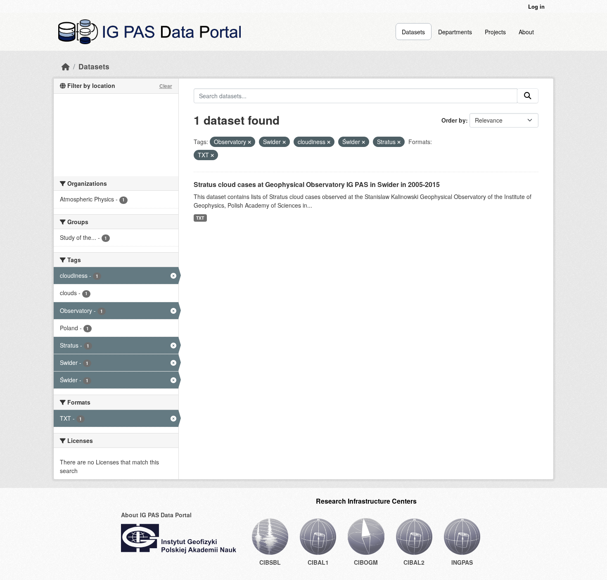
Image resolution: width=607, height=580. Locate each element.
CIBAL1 (318, 562)
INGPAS (462, 562)
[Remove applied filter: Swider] (284, 142)
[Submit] (527, 95)
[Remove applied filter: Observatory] (249, 142)
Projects (495, 32)
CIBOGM (366, 562)
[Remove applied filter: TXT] (212, 155)
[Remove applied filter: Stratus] (399, 142)
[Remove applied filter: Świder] (363, 142)
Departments (455, 32)
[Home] (66, 66)
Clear (165, 86)
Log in (536, 6)
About (526, 32)
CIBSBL (270, 562)
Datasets (413, 32)
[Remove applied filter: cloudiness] (328, 142)
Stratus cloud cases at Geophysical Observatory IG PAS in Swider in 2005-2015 (317, 184)
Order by (453, 120)
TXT (200, 218)
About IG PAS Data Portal (156, 515)
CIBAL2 (413, 562)
